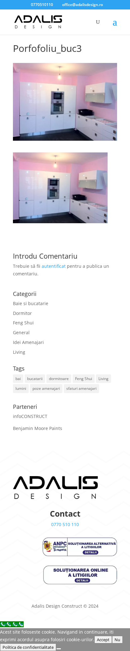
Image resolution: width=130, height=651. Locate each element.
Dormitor (22, 313)
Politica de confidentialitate (28, 647)
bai (18, 378)
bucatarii (35, 378)
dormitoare (59, 378)
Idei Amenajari (28, 342)
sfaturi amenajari (81, 388)
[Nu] (58, 649)
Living (19, 352)
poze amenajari (46, 388)
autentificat (54, 266)
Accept (103, 639)
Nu (117, 639)
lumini (20, 388)
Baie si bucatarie (30, 303)
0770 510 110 (65, 524)
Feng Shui (23, 323)
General (21, 332)
